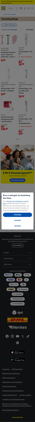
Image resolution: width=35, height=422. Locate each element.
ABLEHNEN (17, 226)
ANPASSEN (17, 220)
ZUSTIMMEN (17, 215)
